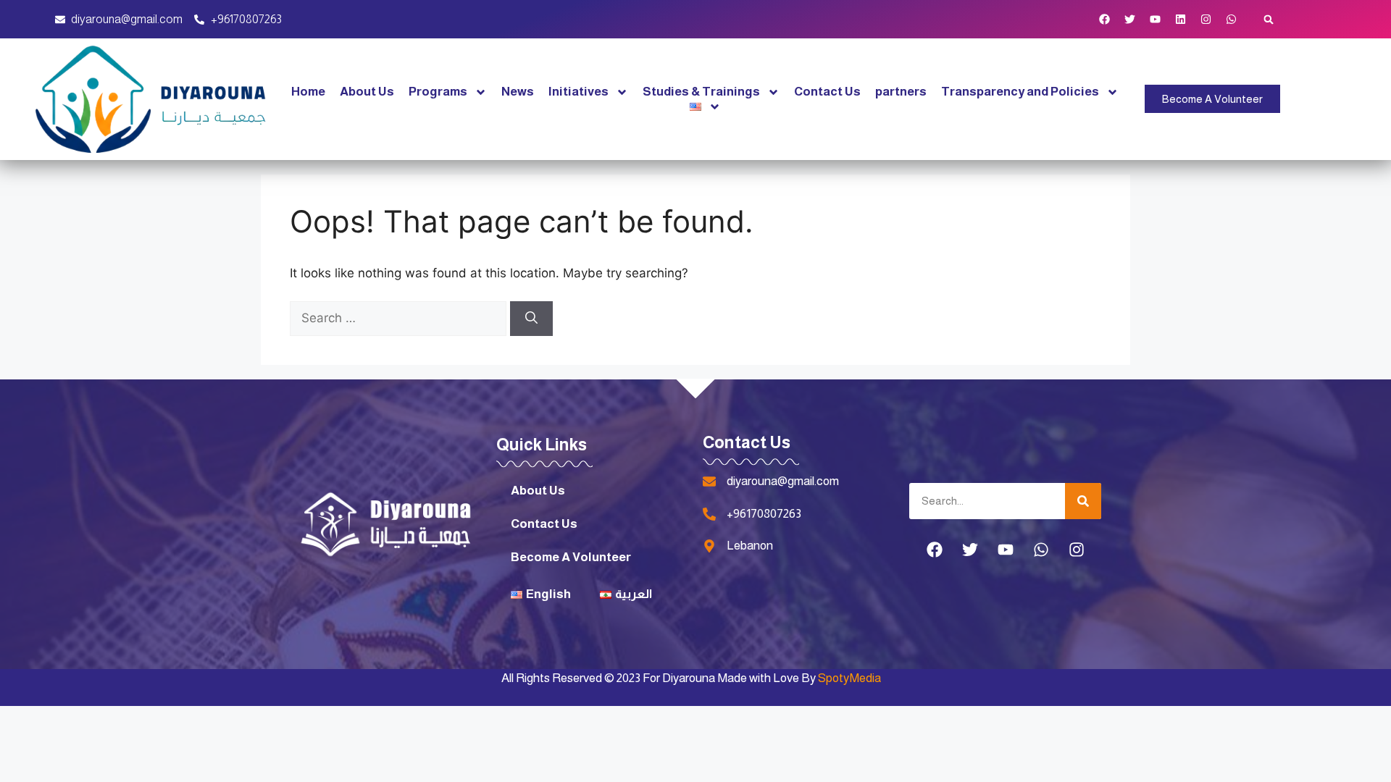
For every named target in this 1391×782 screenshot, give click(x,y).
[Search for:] (400, 318)
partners (901, 91)
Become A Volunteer (571, 557)
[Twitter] (1130, 19)
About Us (367, 91)
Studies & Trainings (701, 91)
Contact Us (827, 91)
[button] (1269, 19)
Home (308, 91)
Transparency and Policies (1020, 91)
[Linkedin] (1181, 19)
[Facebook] (1105, 19)
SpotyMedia (849, 678)
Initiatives (578, 91)
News (517, 91)
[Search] (531, 318)
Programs (438, 91)
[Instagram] (1206, 19)
